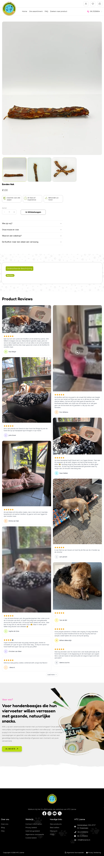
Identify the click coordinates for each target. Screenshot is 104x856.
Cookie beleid (31, 838)
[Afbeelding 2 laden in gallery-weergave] (39, 170)
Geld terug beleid (32, 831)
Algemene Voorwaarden (75, 852)
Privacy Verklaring (94, 852)
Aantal (4, 208)
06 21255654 (83, 832)
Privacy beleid (31, 828)
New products (56, 824)
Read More (10, 275)
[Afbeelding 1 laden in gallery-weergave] (15, 170)
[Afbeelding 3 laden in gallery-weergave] (64, 170)
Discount (53, 831)
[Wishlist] (93, 4)
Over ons (4, 824)
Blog (3, 828)
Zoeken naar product (58, 11)
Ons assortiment (36, 11)
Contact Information (33, 824)
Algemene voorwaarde (34, 834)
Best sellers (54, 828)
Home (24, 11)
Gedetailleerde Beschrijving (19, 268)
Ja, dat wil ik (10, 749)
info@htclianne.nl (84, 840)
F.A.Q (52, 834)
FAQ (46, 11)
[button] (100, 4)
